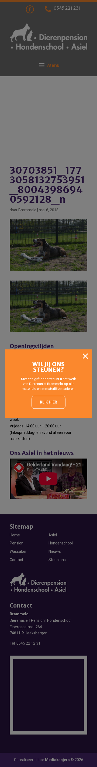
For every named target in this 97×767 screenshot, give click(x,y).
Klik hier (48, 402)
